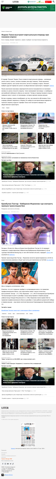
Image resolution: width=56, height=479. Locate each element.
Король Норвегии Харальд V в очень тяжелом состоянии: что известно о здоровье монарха (25, 176)
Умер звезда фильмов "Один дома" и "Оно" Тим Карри (16, 185)
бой (27, 313)
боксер (31, 313)
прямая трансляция (20, 313)
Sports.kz (12, 254)
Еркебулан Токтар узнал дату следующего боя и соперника (20, 310)
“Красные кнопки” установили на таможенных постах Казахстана (20, 157)
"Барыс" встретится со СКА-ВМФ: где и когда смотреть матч (18, 359)
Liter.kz (52, 85)
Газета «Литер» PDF (6, 459)
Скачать (13, 448)
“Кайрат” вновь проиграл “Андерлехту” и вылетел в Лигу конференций (21, 363)
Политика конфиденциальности (8, 455)
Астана (9, 313)
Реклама (3, 454)
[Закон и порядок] (32, 1)
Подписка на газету (47, 2)
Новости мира (6, 173)
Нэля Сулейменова (5, 211)
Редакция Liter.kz (5, 42)
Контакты (3, 457)
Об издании (4, 452)
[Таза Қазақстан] (41, 1)
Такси (3, 107)
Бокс (14, 313)
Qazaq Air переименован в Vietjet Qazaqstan (12, 153)
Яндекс (7, 107)
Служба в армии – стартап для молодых (13, 192)
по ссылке (50, 260)
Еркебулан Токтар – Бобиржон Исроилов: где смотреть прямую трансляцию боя (24, 181)
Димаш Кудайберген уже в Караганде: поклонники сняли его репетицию (21, 188)
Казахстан (4, 313)
